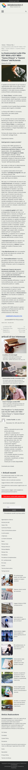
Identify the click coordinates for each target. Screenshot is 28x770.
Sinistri (3, 565)
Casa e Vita (4, 322)
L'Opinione (4, 536)
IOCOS (22, 763)
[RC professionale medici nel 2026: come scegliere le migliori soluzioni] (7, 580)
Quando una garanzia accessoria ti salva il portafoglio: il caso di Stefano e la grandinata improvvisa (20, 676)
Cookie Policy (5, 738)
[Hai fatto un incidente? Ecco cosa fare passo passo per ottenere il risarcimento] (7, 705)
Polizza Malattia (5, 549)
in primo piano (5, 533)
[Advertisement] (14, 28)
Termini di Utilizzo (6, 758)
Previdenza (4, 554)
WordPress (13, 767)
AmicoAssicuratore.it (15, 5)
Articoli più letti (5, 522)
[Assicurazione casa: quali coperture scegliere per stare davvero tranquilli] (7, 664)
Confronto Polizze (6, 527)
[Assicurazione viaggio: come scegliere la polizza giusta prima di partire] (7, 636)
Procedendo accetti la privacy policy (14, 513)
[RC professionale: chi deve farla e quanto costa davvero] (7, 650)
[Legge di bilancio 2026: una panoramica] (7, 608)
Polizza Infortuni (5, 546)
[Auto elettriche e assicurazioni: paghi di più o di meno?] (7, 622)
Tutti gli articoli (5, 571)
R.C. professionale (6, 560)
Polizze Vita (11, 322)
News (2, 541)
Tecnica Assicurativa (6, 568)
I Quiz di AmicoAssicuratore (8, 530)
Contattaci (4, 735)
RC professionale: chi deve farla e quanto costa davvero (19, 646)
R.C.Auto (3, 563)
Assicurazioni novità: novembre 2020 (14, 378)
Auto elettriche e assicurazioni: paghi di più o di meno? (20, 619)
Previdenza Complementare (8, 557)
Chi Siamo (4, 732)
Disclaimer (4, 741)
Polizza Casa (4, 544)
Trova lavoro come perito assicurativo (14, 496)
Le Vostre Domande (6, 538)
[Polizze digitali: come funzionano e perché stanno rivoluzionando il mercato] (7, 692)
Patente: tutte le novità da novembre (11, 480)
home (2, 749)
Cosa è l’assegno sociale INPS (11, 401)
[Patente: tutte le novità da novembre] (7, 594)
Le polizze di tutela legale (10, 355)
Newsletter (4, 752)
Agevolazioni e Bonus (7, 519)
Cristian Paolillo (10, 419)
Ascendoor (14, 766)
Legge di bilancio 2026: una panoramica (11, 482)
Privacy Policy (5, 755)
